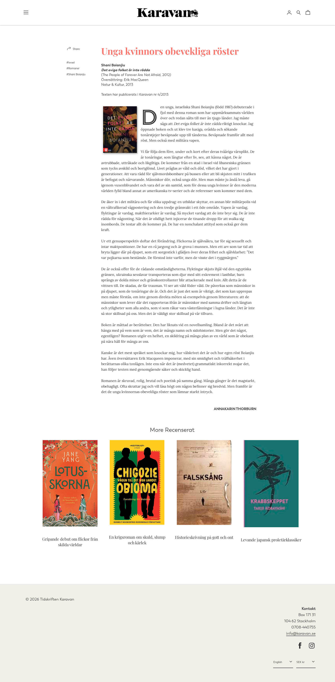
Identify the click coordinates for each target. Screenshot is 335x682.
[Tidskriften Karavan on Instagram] (312, 646)
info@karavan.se (301, 633)
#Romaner (72, 68)
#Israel (70, 62)
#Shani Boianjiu (75, 74)
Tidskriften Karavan (57, 599)
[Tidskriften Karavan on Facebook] (300, 646)
